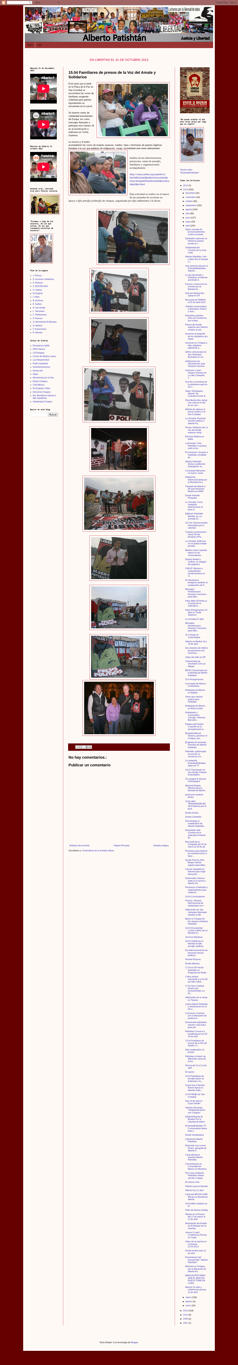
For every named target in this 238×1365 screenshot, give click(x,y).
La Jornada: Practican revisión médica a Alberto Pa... (195, 421)
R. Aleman (38, 332)
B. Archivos (38, 300)
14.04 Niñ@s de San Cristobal (195, 1095)
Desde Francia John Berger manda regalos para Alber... (196, 862)
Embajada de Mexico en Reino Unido (195, 707)
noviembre (191, 197)
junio (188, 217)
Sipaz (35, 374)
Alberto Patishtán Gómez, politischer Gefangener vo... (195, 464)
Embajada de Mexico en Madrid (195, 691)
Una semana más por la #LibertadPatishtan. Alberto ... (196, 268)
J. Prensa (37, 275)
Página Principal (121, 845)
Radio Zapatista (40, 363)
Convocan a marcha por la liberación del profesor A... (196, 1016)
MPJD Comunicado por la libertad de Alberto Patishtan (196, 673)
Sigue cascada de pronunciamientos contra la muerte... (195, 232)
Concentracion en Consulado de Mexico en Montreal (195, 1166)
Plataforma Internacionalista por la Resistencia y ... (196, 479)
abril (188, 225)
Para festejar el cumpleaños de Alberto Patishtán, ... (196, 823)
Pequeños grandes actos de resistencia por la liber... (196, 318)
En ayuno (189, 1072)
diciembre (190, 193)
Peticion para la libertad (196, 1186)
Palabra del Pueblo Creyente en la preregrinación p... (195, 726)
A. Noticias (38, 282)
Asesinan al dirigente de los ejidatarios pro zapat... (196, 336)
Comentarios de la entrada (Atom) (98, 850)
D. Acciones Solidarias (43, 279)
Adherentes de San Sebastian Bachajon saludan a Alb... (196, 912)
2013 (186, 189)
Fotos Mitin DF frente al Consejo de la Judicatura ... (196, 603)
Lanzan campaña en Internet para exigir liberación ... (195, 871)
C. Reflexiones (40, 314)
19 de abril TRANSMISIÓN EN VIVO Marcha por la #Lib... (195, 805)
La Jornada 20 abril (194, 619)
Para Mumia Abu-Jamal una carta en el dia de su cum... (196, 403)
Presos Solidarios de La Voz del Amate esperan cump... (196, 430)
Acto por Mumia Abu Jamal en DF (194, 294)
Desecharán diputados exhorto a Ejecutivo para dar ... (196, 1025)
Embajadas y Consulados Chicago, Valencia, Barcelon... (195, 716)
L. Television (39, 311)
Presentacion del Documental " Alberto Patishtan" (196, 1260)
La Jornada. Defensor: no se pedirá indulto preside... (196, 543)
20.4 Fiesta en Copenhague (192, 636)
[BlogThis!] (80, 747)
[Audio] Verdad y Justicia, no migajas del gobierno (195, 562)
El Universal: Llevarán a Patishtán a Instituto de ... (196, 455)
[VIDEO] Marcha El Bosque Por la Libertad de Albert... (195, 1119)
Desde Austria (191, 813)
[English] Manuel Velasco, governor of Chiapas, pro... (196, 736)
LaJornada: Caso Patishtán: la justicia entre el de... (196, 446)
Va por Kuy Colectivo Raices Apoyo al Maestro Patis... (195, 1088)
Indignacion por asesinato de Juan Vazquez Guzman (195, 364)
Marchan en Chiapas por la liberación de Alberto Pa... (195, 1269)
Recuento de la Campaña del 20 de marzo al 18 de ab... (196, 844)
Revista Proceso (193, 959)
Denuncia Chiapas (42, 392)
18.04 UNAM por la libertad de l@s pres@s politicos (194, 943)
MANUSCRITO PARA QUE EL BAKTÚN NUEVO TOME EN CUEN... (195, 1279)
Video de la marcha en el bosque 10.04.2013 (196, 1244)
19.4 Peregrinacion (194, 679)
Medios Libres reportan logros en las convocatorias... (196, 553)
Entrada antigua (161, 845)
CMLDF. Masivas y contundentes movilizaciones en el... (195, 572)
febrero (189, 1301)
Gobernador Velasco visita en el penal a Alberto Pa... (195, 881)
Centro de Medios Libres (44, 356)
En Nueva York (192, 1182)
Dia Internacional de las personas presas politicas (196, 953)
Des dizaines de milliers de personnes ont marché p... (196, 650)
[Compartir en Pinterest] (90, 747)
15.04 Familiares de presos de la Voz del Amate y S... (196, 1043)
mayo (188, 221)
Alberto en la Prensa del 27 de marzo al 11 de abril (195, 1217)
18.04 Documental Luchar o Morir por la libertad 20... (196, 930)
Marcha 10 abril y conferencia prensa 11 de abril (195, 1289)
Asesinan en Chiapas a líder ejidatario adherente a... (196, 345)
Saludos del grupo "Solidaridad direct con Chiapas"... (195, 1110)
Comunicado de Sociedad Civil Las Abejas (195, 664)
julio (188, 213)
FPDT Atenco (39, 349)
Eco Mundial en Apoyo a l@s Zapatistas (44, 396)
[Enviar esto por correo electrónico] (77, 747)
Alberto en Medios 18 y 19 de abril (196, 642)
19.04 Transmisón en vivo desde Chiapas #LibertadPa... (196, 772)
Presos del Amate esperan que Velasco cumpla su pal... (196, 327)
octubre (189, 201)
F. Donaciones (39, 329)
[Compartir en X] (83, 747)
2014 (186, 185)
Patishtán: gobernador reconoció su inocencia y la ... (195, 754)
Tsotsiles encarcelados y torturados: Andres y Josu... (196, 309)
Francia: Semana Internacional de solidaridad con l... (195, 903)
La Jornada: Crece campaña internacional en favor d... (194, 506)
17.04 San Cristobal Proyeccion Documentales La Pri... (195, 990)
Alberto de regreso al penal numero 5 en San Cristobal (195, 412)
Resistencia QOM (41, 345)
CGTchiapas (38, 353)
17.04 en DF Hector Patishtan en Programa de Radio (195, 970)
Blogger (134, 1342)
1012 (39, 44)
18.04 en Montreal (193, 937)
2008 (186, 1319)
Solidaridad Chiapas (42, 401)
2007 (186, 1323)
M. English (38, 293)
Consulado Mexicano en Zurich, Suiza (195, 471)
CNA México (38, 385)
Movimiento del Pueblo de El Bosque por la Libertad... (196, 1226)
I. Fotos (36, 297)
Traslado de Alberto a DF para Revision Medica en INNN (195, 489)
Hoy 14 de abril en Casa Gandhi (194, 1102)
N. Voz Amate (39, 307)
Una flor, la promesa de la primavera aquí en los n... (196, 384)
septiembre (191, 205)
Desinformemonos (41, 367)
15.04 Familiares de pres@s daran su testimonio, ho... (194, 1078)
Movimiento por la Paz (43, 377)
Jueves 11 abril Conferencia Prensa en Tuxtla (196, 1235)
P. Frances (38, 318)
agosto (189, 209)
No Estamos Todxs (41, 388)
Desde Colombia (193, 817)
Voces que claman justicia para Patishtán (194, 699)
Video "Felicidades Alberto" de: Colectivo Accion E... (196, 393)
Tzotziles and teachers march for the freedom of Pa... (195, 534)
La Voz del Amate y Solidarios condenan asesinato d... (196, 277)
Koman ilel (38, 370)
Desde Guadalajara (194, 1135)
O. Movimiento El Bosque (45, 322)
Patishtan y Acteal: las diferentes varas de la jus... (195, 1059)
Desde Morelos (192, 963)
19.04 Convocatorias (195, 896)
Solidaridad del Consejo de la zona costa (195, 250)
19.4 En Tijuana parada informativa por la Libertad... (196, 525)
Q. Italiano (37, 325)
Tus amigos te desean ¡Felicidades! (195, 780)
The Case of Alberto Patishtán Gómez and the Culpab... (194, 1175)
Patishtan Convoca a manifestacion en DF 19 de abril (196, 1034)
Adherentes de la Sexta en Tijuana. (196, 998)
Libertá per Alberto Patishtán (194, 1140)
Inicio (30, 44)
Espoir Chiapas (40, 381)
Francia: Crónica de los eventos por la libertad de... (196, 286)
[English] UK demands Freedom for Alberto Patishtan (195, 745)
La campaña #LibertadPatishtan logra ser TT (195, 763)
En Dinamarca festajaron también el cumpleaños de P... (196, 582)
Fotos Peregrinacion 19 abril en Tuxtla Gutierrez (196, 612)
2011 (186, 1315)
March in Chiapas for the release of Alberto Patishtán (196, 921)
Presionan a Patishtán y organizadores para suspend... (196, 890)
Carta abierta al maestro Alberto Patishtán (194, 1157)
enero (189, 1305)
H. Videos (37, 290)
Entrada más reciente (79, 845)
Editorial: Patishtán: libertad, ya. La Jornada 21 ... (194, 516)
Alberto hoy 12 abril (194, 1190)
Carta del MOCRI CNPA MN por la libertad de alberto (196, 1197)
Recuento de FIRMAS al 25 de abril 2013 (195, 301)
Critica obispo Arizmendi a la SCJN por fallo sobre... (196, 979)
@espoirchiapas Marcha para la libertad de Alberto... (196, 788)
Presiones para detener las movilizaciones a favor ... (196, 853)
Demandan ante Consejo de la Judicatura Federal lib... (195, 834)
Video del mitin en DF (195, 657)
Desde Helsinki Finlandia (192, 496)
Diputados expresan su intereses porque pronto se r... (196, 241)
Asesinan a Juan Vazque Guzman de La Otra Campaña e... (195, 374)
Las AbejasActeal (41, 360)
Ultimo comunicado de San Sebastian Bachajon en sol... (195, 354)
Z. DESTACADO (40, 286)
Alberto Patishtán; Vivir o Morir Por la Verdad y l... (196, 259)
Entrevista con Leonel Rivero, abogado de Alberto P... (196, 1148)
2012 (186, 1310)
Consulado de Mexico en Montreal (195, 684)
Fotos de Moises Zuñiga (196, 1210)
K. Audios (37, 304)
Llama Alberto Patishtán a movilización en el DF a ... (196, 1006)
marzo (189, 1297)
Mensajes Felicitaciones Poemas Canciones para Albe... (195, 593)
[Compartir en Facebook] (87, 747)
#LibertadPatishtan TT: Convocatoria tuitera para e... (196, 1128)
